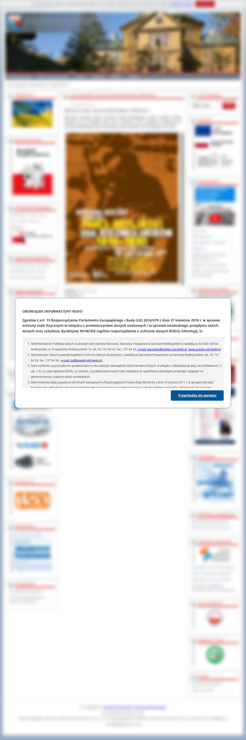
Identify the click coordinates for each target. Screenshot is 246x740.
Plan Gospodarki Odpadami (213, 573)
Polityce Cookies (182, 4)
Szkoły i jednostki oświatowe (31, 265)
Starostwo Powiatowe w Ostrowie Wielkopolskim (134, 707)
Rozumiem (205, 4)
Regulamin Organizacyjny (30, 215)
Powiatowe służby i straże (29, 271)
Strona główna (17, 85)
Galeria (80, 76)
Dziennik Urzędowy (208, 684)
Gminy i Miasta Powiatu (53, 76)
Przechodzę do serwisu (197, 395)
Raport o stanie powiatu (210, 265)
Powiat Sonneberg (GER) (211, 522)
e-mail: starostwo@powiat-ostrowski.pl (162, 349)
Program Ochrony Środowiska (214, 567)
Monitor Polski (204, 690)
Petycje (200, 248)
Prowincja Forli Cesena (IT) (213, 528)
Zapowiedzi (38, 85)
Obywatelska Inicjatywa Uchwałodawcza (210, 257)
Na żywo (201, 230)
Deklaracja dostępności (28, 591)
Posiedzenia (203, 236)
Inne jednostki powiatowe (29, 277)
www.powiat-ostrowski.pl (204, 349)
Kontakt (134, 76)
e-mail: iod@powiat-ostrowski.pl (81, 360)
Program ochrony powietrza (213, 579)
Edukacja (98, 76)
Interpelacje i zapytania (210, 242)
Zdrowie (116, 76)
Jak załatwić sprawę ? (27, 221)
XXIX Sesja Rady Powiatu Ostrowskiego (212, 273)
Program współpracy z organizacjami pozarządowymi (215, 588)
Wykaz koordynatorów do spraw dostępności (29, 600)
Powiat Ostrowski (20, 76)
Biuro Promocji (87, 291)
